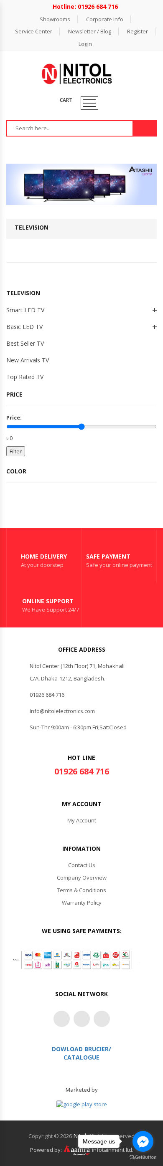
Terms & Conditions (81, 890)
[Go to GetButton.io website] (143, 1157)
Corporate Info (104, 19)
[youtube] (102, 1019)
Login (85, 44)
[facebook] (61, 1019)
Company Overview (82, 877)
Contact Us (81, 865)
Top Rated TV (24, 377)
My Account (81, 820)
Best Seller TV (25, 343)
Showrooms (55, 19)
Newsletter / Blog (89, 31)
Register (137, 31)
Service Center (33, 31)
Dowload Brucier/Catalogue (81, 1053)
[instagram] (82, 1019)
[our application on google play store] (81, 1104)
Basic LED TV (24, 327)
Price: (14, 417)
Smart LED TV (25, 310)
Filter (16, 451)
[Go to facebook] (142, 1141)
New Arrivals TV (27, 360)
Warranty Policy (82, 902)
